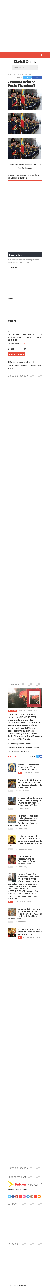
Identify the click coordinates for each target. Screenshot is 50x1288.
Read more (12, 756)
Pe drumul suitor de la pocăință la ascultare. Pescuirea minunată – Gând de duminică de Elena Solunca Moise (23, 821)
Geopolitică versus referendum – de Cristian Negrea (24, 176)
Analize (13, 711)
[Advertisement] (25, 25)
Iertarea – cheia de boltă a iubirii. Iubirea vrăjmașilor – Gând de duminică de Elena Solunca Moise (30, 801)
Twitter (28, 77)
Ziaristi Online (25, 61)
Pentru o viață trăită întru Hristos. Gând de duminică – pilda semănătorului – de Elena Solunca (30, 784)
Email (11, 310)
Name (11, 299)
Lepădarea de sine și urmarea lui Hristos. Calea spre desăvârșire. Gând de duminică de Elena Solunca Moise (25, 841)
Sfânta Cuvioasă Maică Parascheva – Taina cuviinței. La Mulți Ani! (28, 767)
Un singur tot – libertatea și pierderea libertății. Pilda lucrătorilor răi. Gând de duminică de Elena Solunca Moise (25, 914)
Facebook (38, 77)
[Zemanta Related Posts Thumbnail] (25, 109)
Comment (13, 268)
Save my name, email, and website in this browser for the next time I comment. (25, 337)
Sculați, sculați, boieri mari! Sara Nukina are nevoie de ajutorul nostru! (30, 931)
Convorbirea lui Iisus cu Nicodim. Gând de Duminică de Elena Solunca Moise (28, 860)
